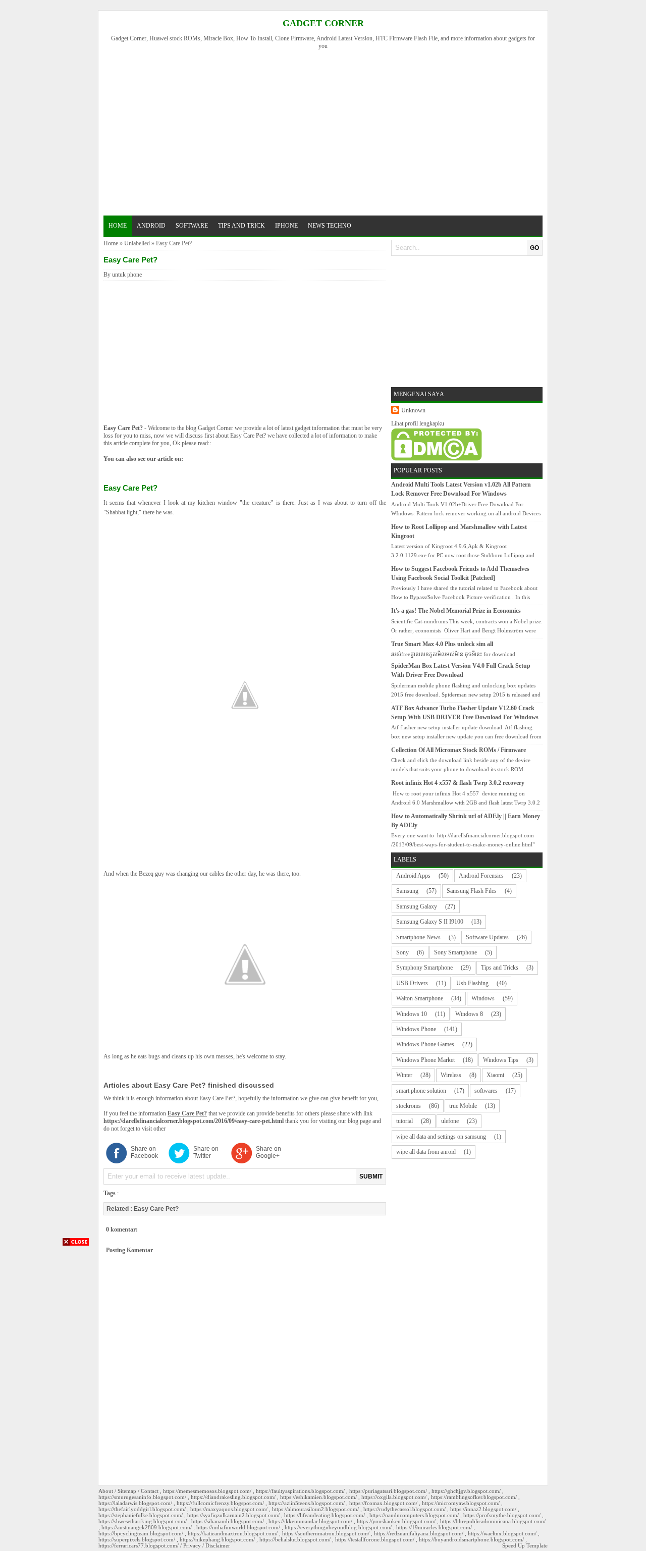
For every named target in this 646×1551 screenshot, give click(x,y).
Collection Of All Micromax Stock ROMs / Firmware (458, 750)
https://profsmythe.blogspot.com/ (502, 1515)
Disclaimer (217, 1545)
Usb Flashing (472, 983)
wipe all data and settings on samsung (441, 1136)
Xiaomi (495, 1075)
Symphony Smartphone (424, 967)
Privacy (192, 1545)
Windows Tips (500, 1059)
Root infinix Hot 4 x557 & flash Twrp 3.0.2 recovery (457, 782)
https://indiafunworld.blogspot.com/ (238, 1527)
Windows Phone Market (425, 1059)
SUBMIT (371, 1176)
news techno (329, 225)
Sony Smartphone (455, 952)
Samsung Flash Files (472, 890)
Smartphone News (418, 937)
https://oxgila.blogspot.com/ (393, 1497)
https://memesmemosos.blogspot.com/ (207, 1491)
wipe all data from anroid (426, 1151)
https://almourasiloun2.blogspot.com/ (315, 1509)
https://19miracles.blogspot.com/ (434, 1527)
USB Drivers (412, 983)
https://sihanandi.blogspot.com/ (227, 1521)
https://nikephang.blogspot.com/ (217, 1539)
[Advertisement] (327, 131)
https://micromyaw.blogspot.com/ (461, 1503)
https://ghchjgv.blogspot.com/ (466, 1491)
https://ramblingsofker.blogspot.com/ (474, 1497)
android (151, 225)
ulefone (450, 1121)
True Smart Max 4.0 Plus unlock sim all (442, 644)
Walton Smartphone (419, 998)
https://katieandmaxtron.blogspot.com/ (233, 1533)
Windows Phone (416, 1029)
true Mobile (463, 1105)
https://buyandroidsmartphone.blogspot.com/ (471, 1539)
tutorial (404, 1121)
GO (534, 247)
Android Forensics (481, 875)
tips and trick (241, 225)
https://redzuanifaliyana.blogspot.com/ (418, 1533)
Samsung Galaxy (416, 906)
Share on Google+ (268, 1152)
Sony (402, 952)
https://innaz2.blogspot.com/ (483, 1509)
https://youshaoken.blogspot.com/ (396, 1521)
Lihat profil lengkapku (417, 423)
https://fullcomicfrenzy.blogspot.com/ (220, 1503)
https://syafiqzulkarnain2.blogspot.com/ (233, 1515)
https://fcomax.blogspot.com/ (383, 1503)
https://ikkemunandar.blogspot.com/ (310, 1521)
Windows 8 (469, 1014)
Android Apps (413, 875)
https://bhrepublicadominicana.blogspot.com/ (493, 1521)
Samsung (407, 890)
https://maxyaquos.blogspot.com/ (228, 1509)
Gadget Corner (323, 23)
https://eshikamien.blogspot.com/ (318, 1497)
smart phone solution (421, 1090)
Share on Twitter (206, 1152)
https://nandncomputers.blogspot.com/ (414, 1515)
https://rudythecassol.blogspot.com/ (404, 1509)
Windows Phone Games (425, 1044)
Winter (404, 1075)
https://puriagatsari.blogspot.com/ (388, 1491)
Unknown (413, 410)
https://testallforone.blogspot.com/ (374, 1539)
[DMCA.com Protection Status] (436, 458)
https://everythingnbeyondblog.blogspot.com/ (338, 1527)
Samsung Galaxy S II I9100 (429, 921)
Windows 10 (411, 1014)
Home (118, 225)
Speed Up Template (525, 1545)
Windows (483, 998)
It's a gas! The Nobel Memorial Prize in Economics (456, 610)
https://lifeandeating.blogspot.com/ (324, 1515)
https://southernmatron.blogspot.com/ (325, 1533)
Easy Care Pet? (123, 428)
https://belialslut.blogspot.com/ (295, 1539)
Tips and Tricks (499, 967)
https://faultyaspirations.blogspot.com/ (300, 1491)
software (192, 225)
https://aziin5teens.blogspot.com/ (306, 1503)
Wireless (451, 1075)
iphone (286, 225)
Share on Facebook (144, 1152)
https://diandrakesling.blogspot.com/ (233, 1497)
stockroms (408, 1105)
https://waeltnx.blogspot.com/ (502, 1533)
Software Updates (487, 937)
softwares (486, 1090)
